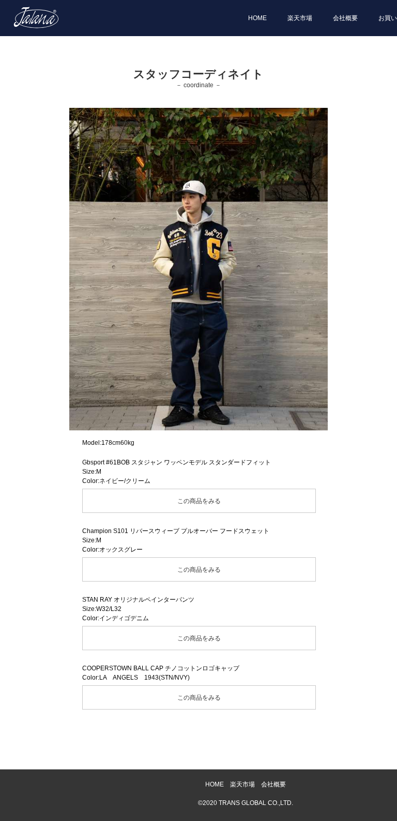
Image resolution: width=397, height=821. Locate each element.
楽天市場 (299, 18)
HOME (257, 18)
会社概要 (345, 18)
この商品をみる (199, 501)
